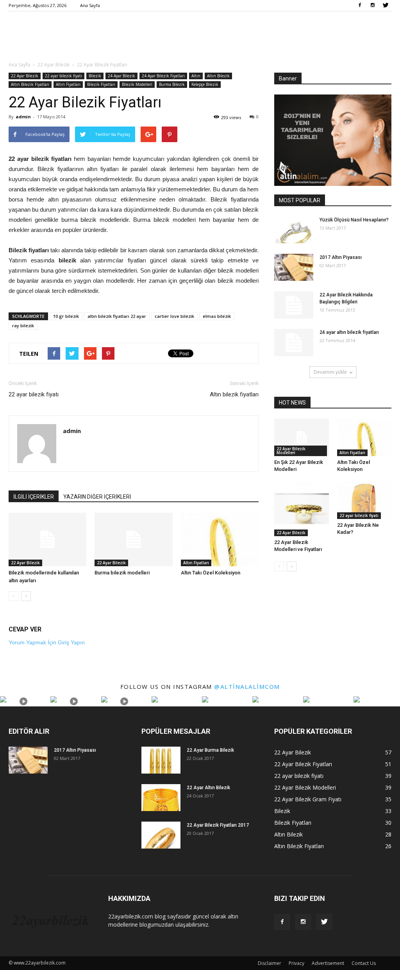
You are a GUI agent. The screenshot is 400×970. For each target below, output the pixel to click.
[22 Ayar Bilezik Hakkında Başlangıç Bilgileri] (293, 305)
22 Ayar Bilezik (24, 75)
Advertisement (328, 963)
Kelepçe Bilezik (204, 84)
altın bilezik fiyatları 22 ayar (117, 316)
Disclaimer (269, 963)
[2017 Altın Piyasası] (293, 267)
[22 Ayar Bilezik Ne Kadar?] (364, 500)
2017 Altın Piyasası (341, 257)
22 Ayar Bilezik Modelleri (291, 450)
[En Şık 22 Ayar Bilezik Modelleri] (301, 437)
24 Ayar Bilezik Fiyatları (163, 75)
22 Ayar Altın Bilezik (208, 787)
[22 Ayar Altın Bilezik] (160, 797)
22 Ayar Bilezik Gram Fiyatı (307, 799)
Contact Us (364, 963)
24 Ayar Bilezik (121, 75)
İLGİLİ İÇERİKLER (33, 497)
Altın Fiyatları (68, 84)
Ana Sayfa (90, 5)
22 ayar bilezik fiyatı (63, 75)
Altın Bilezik (218, 75)
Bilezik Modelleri (137, 84)
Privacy (296, 963)
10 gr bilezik (66, 316)
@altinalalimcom (247, 686)
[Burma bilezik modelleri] (133, 539)
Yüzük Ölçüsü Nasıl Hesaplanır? (354, 220)
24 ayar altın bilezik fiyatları (349, 332)
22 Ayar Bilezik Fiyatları (303, 764)
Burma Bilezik (172, 84)
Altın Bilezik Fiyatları (30, 84)
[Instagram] (373, 5)
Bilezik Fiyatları (101, 84)
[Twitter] (385, 5)
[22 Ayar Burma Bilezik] (160, 760)
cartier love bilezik (174, 316)
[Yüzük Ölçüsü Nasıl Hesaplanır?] (293, 229)
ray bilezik (23, 325)
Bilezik (95, 75)
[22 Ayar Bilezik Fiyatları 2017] (160, 835)
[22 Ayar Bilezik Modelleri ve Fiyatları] (301, 508)
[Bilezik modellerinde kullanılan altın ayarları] (47, 539)
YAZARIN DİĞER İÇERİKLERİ (97, 497)
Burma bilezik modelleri (122, 573)
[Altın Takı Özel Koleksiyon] (220, 539)
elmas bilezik (217, 316)
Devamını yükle (330, 372)
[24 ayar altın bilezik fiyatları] (293, 342)
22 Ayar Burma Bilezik (210, 750)
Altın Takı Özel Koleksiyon (210, 573)
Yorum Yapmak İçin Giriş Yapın (47, 642)
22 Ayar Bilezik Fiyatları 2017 (218, 825)
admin (23, 116)
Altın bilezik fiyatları (234, 394)
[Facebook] (360, 5)
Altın (195, 75)
